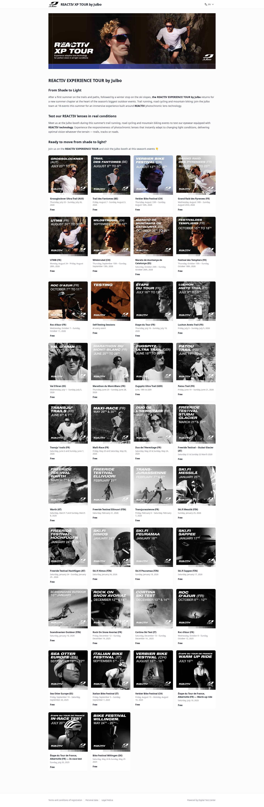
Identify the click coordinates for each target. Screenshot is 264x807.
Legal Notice (107, 800)
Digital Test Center (207, 800)
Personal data (92, 800)
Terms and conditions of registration (65, 800)
